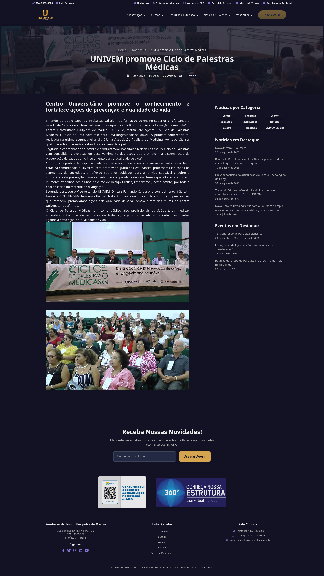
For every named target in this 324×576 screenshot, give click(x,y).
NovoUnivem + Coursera (230, 148)
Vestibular (243, 15)
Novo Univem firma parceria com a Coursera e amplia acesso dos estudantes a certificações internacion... (249, 208)
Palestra (226, 127)
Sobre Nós (162, 531)
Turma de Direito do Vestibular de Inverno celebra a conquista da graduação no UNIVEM (248, 192)
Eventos (162, 547)
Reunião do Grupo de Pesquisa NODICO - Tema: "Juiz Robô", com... (248, 265)
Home (122, 50)
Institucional (250, 121)
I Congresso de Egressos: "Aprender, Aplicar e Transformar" (244, 249)
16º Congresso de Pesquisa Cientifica (238, 236)
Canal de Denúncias (162, 553)
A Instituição (135, 15)
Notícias (137, 50)
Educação (250, 115)
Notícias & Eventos (216, 15)
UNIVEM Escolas (274, 127)
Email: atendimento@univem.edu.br (250, 540)
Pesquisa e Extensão (182, 15)
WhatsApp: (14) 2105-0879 (250, 535)
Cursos (156, 15)
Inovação (226, 121)
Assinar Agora (194, 456)
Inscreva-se (272, 15)
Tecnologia (250, 127)
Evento (192, 75)
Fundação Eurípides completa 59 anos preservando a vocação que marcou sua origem (249, 161)
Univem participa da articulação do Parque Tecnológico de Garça (250, 177)
